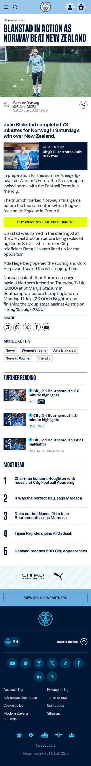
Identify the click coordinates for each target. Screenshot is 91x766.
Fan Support (45, 745)
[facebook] (79, 663)
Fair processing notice (20, 697)
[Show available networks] (83, 105)
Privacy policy (57, 689)
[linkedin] (39, 676)
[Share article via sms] (7, 327)
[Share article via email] (46, 327)
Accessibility (13, 689)
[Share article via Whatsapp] (17, 327)
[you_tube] (12, 663)
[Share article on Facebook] (37, 327)
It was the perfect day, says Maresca (48, 498)
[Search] (15, 7)
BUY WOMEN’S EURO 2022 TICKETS (45, 222)
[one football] (52, 676)
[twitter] (52, 663)
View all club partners (45, 598)
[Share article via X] (27, 327)
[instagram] (39, 663)
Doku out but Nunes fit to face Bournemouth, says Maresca (42, 516)
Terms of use (57, 697)
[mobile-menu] (6, 7)
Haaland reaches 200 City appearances (51, 551)
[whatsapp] (25, 663)
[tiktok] (65, 663)
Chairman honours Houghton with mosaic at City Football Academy (45, 481)
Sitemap (53, 713)
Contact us (55, 705)
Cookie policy (14, 705)
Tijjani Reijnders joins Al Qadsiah (43, 533)
